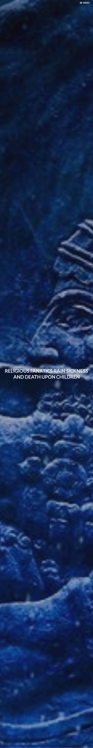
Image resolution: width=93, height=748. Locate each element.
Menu (86, 3)
